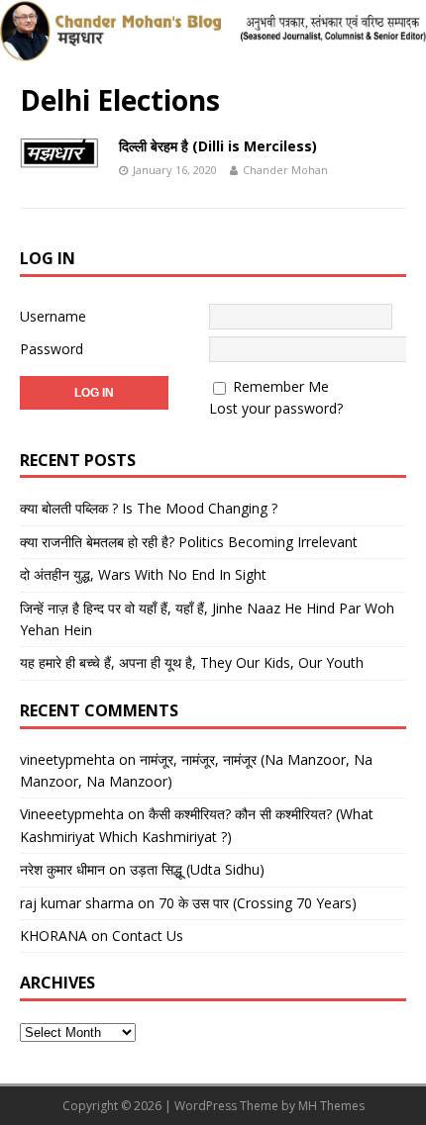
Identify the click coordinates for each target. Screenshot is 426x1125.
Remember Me (281, 386)
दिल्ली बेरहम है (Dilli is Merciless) (218, 146)
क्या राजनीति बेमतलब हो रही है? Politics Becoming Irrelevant (189, 541)
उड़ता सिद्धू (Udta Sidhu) (197, 869)
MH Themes (331, 1105)
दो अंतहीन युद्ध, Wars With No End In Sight (143, 574)
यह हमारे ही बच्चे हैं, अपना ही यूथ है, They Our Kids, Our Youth (192, 662)
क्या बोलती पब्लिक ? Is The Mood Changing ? (148, 508)
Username (53, 316)
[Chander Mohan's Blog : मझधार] (213, 51)
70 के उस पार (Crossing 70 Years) (258, 902)
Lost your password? (276, 408)
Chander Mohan (285, 169)
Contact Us (147, 935)
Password (51, 348)
